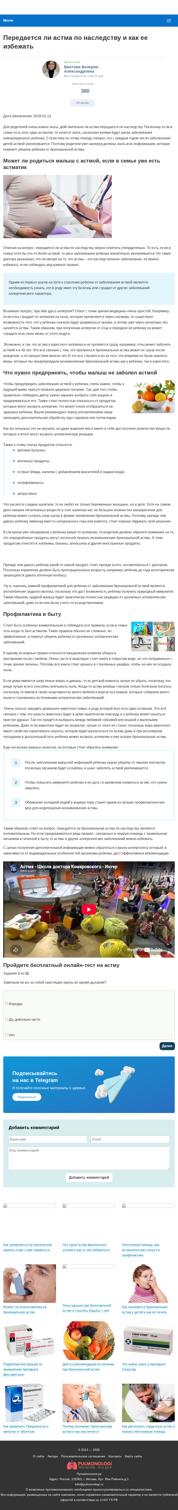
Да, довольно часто (24, 1019)
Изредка (15, 1004)
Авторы (53, 1456)
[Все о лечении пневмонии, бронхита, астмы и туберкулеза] (22, 7)
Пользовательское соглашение (83, 1456)
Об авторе (82, 102)
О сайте (38, 1456)
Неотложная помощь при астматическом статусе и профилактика (141, 1250)
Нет (11, 1035)
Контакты (115, 1456)
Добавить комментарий (89, 1177)
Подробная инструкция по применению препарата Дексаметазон (22, 1369)
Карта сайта (133, 1456)
